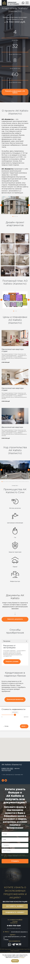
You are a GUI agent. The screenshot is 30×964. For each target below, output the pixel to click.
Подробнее (21, 957)
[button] (15, 523)
